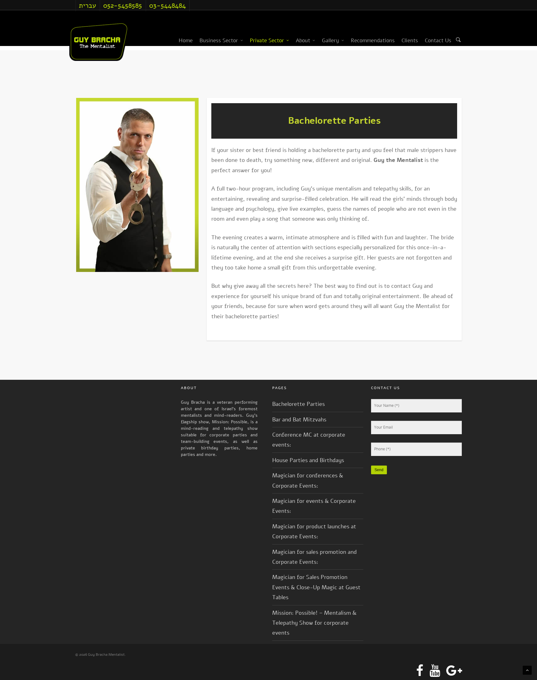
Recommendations (373, 40)
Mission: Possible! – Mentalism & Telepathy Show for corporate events (314, 623)
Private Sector (267, 40)
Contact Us (438, 40)
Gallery (330, 40)
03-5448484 (167, 5)
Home (186, 40)
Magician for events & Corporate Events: (314, 506)
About (303, 40)
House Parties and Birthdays (308, 460)
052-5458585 (122, 5)
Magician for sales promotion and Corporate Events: (314, 557)
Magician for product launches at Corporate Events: (314, 531)
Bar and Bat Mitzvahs (299, 419)
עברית (87, 5)
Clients (410, 40)
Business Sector (219, 40)
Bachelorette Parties (298, 404)
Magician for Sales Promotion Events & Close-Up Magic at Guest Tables (316, 587)
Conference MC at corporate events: (308, 439)
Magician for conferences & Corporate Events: (307, 480)
